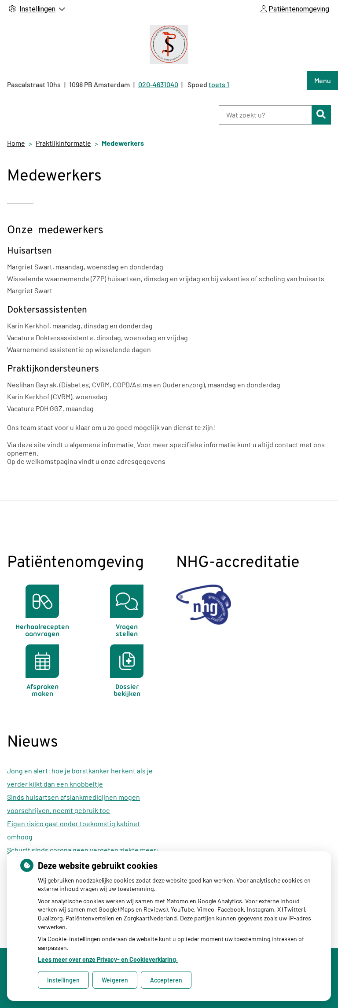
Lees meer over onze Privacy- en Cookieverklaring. (108, 959)
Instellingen (63, 980)
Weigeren (115, 980)
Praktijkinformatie (63, 143)
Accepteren (166, 980)
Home (16, 143)
